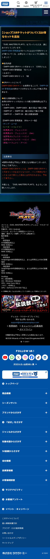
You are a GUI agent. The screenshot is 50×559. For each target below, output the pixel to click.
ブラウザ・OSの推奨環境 (12, 528)
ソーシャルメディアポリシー (14, 538)
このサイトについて (10, 518)
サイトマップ (7, 543)
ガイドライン (25, 329)
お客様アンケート (14, 499)
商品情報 (6, 393)
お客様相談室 (8, 480)
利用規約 (13, 326)
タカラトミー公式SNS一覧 (23, 364)
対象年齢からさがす (11, 441)
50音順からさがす (11, 451)
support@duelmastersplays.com (25, 322)
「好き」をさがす (14, 422)
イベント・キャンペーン (17, 509)
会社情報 (6, 460)
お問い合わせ (7, 533)
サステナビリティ (14, 489)
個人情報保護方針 (9, 523)
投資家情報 (7, 470)
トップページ (12, 383)
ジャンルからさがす (11, 431)
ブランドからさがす (11, 412)
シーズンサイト (9, 402)
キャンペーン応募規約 (32, 326)
